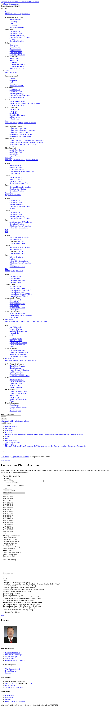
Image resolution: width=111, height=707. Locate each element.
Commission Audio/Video (18, 356)
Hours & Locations (26, 446)
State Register (14, 310)
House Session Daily (17, 380)
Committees (9, 193)
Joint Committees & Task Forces (21, 222)
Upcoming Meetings (17, 35)
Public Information (16, 51)
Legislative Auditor (16, 372)
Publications (9, 358)
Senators (12, 78)
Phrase (21, 486)
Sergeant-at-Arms (16, 53)
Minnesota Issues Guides (18, 407)
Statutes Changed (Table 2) (19, 296)
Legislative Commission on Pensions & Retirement (27, 142)
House (7, 12)
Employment (14, 25)
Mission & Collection (12, 446)
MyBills (12, 259)
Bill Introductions (15, 239)
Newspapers (9, 430)
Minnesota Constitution (17, 313)
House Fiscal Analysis (17, 366)
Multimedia (9, 319)
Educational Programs (17, 64)
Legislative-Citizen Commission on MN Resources (27, 140)
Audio (20, 327)
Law (6, 269)
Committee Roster (16, 33)
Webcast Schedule (16, 329)
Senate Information (16, 387)
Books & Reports (11, 427)
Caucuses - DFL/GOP (17, 55)
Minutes (12, 39)
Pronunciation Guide (17, 66)
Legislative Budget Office (18, 129)
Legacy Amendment (16, 156)
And (8, 486)
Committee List (15, 31)
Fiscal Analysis (15, 47)
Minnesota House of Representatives (17, 14)
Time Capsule (49, 434)
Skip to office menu (22, 2)
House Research (15, 49)
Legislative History (11, 440)
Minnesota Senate (11, 72)
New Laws (13, 409)
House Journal (14, 58)
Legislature (9, 434)
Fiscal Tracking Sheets (17, 243)
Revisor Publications (17, 374)
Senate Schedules (15, 177)
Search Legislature (7, 6)
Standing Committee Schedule (20, 37)
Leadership (13, 21)
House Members (15, 20)
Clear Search (5, 460)
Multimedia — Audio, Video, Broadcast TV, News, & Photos (26, 321)
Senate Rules (14, 111)
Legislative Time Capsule (18, 399)
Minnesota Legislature (11, 4)
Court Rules (14, 317)
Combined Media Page (17, 350)
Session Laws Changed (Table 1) (21, 294)
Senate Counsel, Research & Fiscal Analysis (25, 103)
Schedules (8, 158)
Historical (8, 432)
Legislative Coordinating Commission (22, 130)
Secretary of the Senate (17, 101)
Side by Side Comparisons (19, 228)
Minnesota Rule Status (17, 308)
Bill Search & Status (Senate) (19, 247)
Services (47, 446)
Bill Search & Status (16, 257)
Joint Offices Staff (16, 152)
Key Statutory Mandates (59, 446)
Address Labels (15, 117)
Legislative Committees (13, 195)
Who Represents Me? (17, 27)
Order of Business (16, 167)
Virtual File (58, 434)
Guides (7, 436)
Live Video (13, 327)
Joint (6, 121)
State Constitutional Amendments (21, 315)
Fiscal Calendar (15, 173)
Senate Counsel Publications (19, 370)
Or (14, 486)
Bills (6, 230)
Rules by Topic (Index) (17, 304)
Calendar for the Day (17, 169)
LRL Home (5, 457)
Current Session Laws (17, 267)
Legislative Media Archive (19, 352)
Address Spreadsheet (17, 68)
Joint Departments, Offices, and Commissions (20, 123)
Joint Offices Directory (17, 150)
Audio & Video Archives (18, 331)
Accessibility (14, 154)
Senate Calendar (15, 181)
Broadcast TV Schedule (18, 189)
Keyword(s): (7, 479)
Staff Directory (39, 446)
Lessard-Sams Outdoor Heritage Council (23, 144)
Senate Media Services (17, 345)
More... (12, 146)
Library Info (9, 444)
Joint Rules (13, 62)
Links (7, 438)
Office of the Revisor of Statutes (21, 136)
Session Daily (14, 333)
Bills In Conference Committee (20, 226)
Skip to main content (8, 2)
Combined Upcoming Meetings (20, 187)
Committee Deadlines (17, 41)
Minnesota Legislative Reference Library (15, 421)
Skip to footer (34, 2)
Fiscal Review (14, 405)
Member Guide (15, 385)
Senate (7, 70)
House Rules (14, 60)
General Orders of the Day (19, 183)
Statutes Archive (15, 282)
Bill (19, 241)
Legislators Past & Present (18, 393)
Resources (17, 442)
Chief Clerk (14, 45)
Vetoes (12, 265)
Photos (12, 335)
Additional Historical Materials (72, 434)
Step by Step (9, 442)
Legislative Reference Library (20, 132)
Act (23, 241)
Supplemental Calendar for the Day (22, 171)
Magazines (9, 428)
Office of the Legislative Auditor (21, 134)
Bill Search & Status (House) (19, 238)
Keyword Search (15, 276)
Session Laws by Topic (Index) (20, 290)
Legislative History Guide (18, 391)
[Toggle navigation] (2, 8)
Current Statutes (15, 278)
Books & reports (15, 411)
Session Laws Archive (17, 292)
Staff (11, 23)
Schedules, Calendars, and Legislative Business (21, 160)
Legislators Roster (16, 383)
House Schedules (15, 166)
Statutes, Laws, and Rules (14, 271)
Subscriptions (14, 119)
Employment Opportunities (77, 446)
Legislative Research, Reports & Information (20, 360)
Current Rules (14, 302)
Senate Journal (15, 109)
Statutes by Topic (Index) (18, 280)
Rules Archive (14, 306)
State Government (19, 434)
